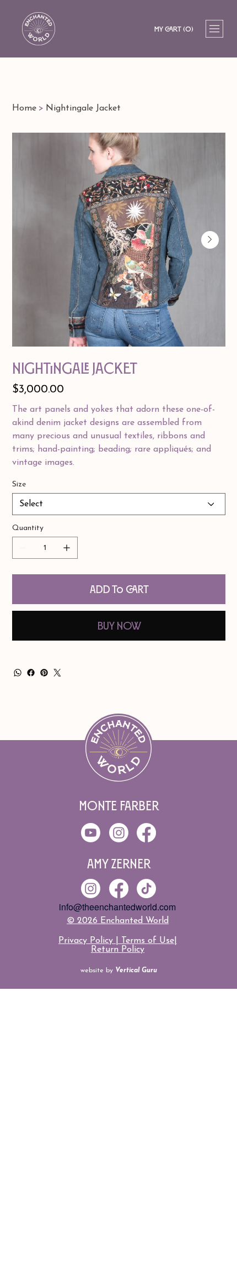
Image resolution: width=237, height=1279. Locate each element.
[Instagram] (90, 888)
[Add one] (67, 548)
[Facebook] (30, 672)
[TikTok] (146, 888)
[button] (173, 29)
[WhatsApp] (17, 672)
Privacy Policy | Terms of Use (116, 940)
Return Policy (117, 949)
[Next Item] (210, 240)
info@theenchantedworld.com (117, 906)
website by (118, 970)
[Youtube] (90, 832)
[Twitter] (57, 672)
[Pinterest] (44, 672)
